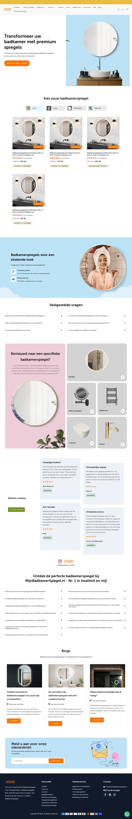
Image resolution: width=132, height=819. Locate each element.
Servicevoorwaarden (49, 797)
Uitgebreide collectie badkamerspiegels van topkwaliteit (25, 620)
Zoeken (44, 786)
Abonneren (56, 761)
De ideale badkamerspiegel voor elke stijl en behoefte (24, 599)
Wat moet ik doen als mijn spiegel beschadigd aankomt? (88, 323)
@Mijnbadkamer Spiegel (66, 565)
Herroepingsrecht (78, 792)
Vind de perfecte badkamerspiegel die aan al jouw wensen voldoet (92, 599)
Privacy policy (77, 789)
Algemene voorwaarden (81, 786)
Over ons (45, 789)
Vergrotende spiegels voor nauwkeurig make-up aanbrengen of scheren (94, 613)
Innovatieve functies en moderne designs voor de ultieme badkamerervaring (26, 627)
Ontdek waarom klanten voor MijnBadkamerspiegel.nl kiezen (90, 628)
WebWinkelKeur (47, 794)
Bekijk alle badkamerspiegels (17, 63)
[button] (118, 9)
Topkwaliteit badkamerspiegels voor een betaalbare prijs (25, 606)
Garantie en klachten (49, 803)
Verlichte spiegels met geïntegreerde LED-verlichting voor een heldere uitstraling (94, 606)
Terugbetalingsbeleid (49, 800)
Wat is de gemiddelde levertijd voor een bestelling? (23, 323)
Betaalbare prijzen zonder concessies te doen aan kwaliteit (26, 635)
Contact (45, 792)
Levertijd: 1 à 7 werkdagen (22, 223)
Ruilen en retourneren (80, 794)
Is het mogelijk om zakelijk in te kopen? (82, 330)
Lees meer (13, 721)
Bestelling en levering (80, 797)
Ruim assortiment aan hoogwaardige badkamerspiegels (25, 591)
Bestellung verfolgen (49, 805)
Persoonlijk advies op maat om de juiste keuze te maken (88, 591)
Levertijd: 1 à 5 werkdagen (22, 166)
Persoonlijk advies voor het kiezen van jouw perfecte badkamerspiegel (30, 613)
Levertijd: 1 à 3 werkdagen (59, 166)
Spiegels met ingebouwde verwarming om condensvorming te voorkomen (95, 620)
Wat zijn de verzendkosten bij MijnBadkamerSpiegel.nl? (25, 316)
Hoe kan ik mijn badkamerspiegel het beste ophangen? (88, 316)
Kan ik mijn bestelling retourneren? (17, 330)
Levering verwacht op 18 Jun (98, 166)
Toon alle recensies (16, 509)
